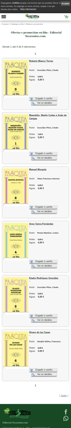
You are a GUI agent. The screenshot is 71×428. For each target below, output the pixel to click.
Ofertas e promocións (34, 24)
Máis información (28, 9)
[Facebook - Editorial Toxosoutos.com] (65, 414)
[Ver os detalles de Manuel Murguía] (15, 205)
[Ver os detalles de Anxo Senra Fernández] (15, 259)
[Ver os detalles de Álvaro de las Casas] (15, 368)
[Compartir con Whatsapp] (65, 420)
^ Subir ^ (64, 395)
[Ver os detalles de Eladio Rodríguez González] (15, 313)
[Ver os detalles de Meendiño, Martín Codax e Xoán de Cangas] (15, 150)
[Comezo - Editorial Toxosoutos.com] (32, 17)
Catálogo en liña (17, 24)
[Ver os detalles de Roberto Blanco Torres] (15, 96)
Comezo (5, 24)
